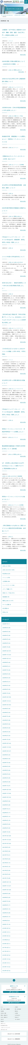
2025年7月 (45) (6, 670)
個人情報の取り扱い (4, 1025)
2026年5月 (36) (6, 631)
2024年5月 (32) (6, 724)
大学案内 (16, 1007)
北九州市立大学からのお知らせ (19, 15)
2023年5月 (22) (6, 770)
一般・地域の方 (17, 1019)
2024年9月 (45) (6, 708)
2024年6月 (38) (6, 720)
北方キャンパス (14, 986)
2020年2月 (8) (6, 920)
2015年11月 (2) (6, 959)
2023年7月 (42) (6, 762)
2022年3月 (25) (6, 824)
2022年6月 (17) (6, 812)
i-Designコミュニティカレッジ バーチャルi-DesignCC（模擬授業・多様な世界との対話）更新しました (13, 239)
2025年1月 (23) (6, 693)
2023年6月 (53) (6, 766)
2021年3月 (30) (6, 870)
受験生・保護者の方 (4, 1015)
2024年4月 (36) (6, 728)
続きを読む (23, 54)
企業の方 (2, 1019)
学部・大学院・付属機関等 (5, 1009)
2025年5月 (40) (6, 678)
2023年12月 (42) (7, 743)
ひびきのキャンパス (14, 996)
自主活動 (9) (6, 608)
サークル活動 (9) (7, 604)
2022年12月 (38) (7, 789)
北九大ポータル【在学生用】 (14, 1033)
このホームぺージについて (5, 1027)
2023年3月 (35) (6, 778)
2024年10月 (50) (7, 705)
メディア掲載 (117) (7, 589)
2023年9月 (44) (6, 755)
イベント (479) (6, 577)
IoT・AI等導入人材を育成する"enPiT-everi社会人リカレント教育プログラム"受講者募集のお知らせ (13, 465)
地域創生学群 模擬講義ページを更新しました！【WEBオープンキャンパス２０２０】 (14, 139)
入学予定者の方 (17, 1015)
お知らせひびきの (18, 262)
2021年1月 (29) (6, 878)
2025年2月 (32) (6, 689)
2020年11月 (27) (7, 886)
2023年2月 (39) (6, 782)
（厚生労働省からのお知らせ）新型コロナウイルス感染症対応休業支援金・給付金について (14, 528)
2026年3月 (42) (6, 639)
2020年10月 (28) (7, 889)
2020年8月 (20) (6, 897)
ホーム (2, 1007)
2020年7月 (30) (6, 901)
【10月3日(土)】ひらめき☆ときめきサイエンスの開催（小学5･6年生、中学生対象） (13, 351)
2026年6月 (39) (6, 627)
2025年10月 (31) (7, 658)
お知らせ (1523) (7, 566)
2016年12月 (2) (6, 955)
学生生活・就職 (3, 1013)
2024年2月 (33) (6, 735)
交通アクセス (3, 1023)
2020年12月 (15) (7, 882)
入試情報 (21, 164)
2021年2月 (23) (6, 874)
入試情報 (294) (6, 581)
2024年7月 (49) (6, 716)
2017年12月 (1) (6, 947)
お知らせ (10, 70)
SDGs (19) (5, 612)
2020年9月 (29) (6, 893)
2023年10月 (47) (7, 751)
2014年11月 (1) (6, 963)
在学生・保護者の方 (4, 1017)
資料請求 (2, 1021)
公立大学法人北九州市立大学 (8, 15)
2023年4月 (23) (6, 774)
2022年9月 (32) (6, 801)
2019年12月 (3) (6, 928)
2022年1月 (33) (6, 832)
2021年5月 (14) (6, 862)
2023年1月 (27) (6, 785)
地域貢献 (20, 476)
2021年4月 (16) (6, 866)
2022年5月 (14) (6, 816)
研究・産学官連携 (18, 1009)
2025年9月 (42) (6, 662)
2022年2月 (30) (6, 828)
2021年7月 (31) (6, 855)
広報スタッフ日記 (18, 116)
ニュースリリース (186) (8, 585)
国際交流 (16, 1011)
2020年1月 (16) (6, 924)
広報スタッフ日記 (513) (8, 593)
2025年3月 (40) (6, 685)
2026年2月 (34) (6, 643)
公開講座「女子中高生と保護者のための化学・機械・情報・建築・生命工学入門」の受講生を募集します (14, 32)
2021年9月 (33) (6, 847)
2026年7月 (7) (6, 624)
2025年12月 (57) (7, 651)
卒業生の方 (17, 1017)
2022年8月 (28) (6, 805)
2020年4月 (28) (6, 913)
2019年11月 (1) (6, 932)
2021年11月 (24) (7, 839)
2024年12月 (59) (7, 697)
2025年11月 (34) (7, 654)
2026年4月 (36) (6, 635)
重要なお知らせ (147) (8, 600)
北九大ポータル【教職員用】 (14, 1039)
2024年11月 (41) (7, 701)
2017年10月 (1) (6, 951)
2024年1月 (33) (6, 739)
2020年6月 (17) (6, 905)
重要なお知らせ (18, 70)
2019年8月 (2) (6, 940)
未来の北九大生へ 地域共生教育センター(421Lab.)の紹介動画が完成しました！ (14, 285)
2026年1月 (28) (6, 647)
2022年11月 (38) (7, 793)
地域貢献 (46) (6, 597)
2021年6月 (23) (6, 859)
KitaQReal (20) (6, 573)
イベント (10, 41)
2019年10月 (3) (6, 936)
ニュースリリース (18, 87)
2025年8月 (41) (6, 666)
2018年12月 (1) (6, 943)
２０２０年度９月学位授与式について (13, 256)
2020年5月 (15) (6, 909)
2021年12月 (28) (7, 835)
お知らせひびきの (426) (8, 570)
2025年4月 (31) (6, 681)
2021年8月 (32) (6, 851)
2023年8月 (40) (6, 758)
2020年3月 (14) (6, 916)
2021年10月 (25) (7, 843)
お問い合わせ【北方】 (14, 992)
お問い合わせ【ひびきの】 (14, 1002)
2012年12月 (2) (6, 970)
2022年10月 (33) (7, 797)
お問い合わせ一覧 (4, 1029)
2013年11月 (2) (6, 967)
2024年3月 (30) (6, 731)
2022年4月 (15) (6, 820)
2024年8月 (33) (6, 712)
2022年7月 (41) (6, 809)
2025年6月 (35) (6, 674)
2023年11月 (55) (7, 747)
